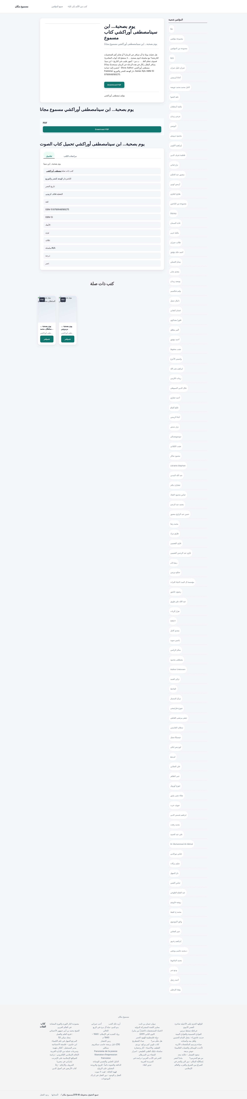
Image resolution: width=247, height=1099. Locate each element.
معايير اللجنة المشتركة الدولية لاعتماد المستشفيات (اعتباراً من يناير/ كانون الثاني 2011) (147, 1030)
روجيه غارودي (175, 902)
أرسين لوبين (175, 184)
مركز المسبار (175, 698)
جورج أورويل (175, 786)
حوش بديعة (188, 1051)
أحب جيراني (96, 1024)
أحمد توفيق (174, 339)
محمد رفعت (175, 824)
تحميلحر (47, 339)
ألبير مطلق (174, 330)
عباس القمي (175, 883)
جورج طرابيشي (176, 708)
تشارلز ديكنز (175, 485)
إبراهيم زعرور (175, 941)
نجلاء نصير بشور (176, 795)
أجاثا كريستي (175, 77)
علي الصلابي (175, 766)
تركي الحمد (174, 679)
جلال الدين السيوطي (178, 388)
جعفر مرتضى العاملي (178, 718)
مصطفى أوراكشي (53, 171)
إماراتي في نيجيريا (64, 1061)
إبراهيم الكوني (176, 145)
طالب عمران (175, 242)
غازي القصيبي (175, 543)
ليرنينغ (172, 757)
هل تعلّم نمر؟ (156, 1041)
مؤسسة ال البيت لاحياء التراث (182, 582)
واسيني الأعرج (176, 359)
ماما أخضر (178, 1058)
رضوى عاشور (175, 592)
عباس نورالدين (176, 854)
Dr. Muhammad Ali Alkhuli (181, 844)
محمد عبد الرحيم (177, 504)
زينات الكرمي (175, 378)
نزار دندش (174, 427)
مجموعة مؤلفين (176, 39)
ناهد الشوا (174, 97)
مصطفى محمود (176, 660)
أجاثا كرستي (175, 417)
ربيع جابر (173, 562)
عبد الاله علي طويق (178, 601)
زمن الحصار (106, 1041)
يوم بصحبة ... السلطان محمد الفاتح (46, 329)
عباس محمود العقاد (178, 495)
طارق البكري (175, 194)
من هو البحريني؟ (196, 1058)
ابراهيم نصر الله (176, 368)
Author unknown (177, 669)
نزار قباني (174, 165)
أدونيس (173, 126)
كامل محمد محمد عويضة (180, 87)
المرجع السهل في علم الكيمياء (64, 1041)
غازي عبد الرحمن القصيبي (180, 553)
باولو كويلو (174, 407)
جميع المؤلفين (57, 6)
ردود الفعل (44, 1094)
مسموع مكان (123, 1017)
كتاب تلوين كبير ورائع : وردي (147, 1044)
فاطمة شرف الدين (177, 155)
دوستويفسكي (175, 436)
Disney (173, 213)
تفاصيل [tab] (49, 156)
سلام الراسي (175, 650)
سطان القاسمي (176, 727)
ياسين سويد (175, 640)
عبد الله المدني (176, 475)
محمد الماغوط (176, 960)
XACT (173, 621)
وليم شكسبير (175, 291)
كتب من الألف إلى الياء (77, 6)
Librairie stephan (178, 465)
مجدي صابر (174, 271)
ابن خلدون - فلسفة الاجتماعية (64, 1044)
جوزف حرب (175, 805)
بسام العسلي (175, 262)
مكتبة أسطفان (176, 106)
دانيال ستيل (175, 301)
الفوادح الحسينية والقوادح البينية (189, 1034)
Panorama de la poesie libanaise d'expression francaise (105, 1054)
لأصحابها (55, 1094)
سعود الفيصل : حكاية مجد (188, 1054)
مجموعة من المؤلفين (178, 48)
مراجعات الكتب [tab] (70, 156)
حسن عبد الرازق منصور (179, 514)
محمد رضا (174, 524)
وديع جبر (173, 970)
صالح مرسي (175, 572)
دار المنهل (174, 873)
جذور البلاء (147, 1065)
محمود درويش (176, 136)
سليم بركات (175, 863)
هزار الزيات (174, 611)
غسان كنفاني (175, 310)
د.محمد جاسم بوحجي (178, 951)
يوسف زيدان (175, 281)
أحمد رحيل (174, 980)
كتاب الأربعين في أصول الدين (64, 1068)
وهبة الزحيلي (175, 989)
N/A (172, 58)
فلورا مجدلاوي (175, 320)
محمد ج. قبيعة (175, 912)
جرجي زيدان (175, 116)
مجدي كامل (174, 630)
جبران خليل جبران (177, 68)
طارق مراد (174, 533)
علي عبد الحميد (176, 834)
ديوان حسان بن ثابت (147, 1024)
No (171, 29)
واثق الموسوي (176, 921)
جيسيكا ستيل (175, 737)
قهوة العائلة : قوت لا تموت (106, 1071)
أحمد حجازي (175, 398)
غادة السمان (175, 223)
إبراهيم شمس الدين (178, 815)
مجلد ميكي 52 (64, 1037)
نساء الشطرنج (138, 1041)
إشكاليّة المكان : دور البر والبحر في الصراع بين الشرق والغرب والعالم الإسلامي (188, 1064)
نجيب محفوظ (175, 349)
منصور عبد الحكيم (177, 174)
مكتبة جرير (174, 233)
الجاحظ (173, 689)
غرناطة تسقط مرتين (188, 1030)
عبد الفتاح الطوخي (177, 892)
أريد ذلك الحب (114, 1024)
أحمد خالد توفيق (176, 252)
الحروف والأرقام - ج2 (64, 1065)
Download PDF (114, 85)
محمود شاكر (175, 456)
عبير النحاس (175, 931)
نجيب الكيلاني (175, 446)
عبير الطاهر (175, 776)
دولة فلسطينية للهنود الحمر (147, 1037)
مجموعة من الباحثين (178, 203)
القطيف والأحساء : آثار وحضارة (147, 1047)
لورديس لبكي (175, 747)
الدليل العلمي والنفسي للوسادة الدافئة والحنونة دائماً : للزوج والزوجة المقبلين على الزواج (105, 1064)
